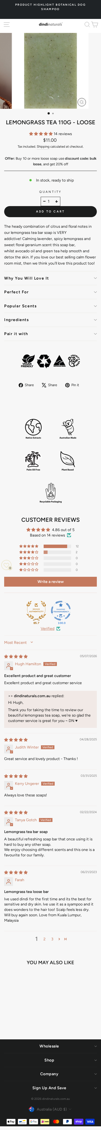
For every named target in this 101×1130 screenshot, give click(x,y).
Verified (47, 628)
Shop (49, 1060)
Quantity (50, 192)
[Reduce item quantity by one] (44, 201)
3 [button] (52, 939)
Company (49, 1074)
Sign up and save (49, 1088)
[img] (16, 656)
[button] (41, 133)
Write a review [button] (51, 581)
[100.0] (61, 611)
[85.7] (36, 611)
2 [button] (44, 939)
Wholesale (49, 1046)
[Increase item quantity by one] (56, 201)
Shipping (43, 146)
